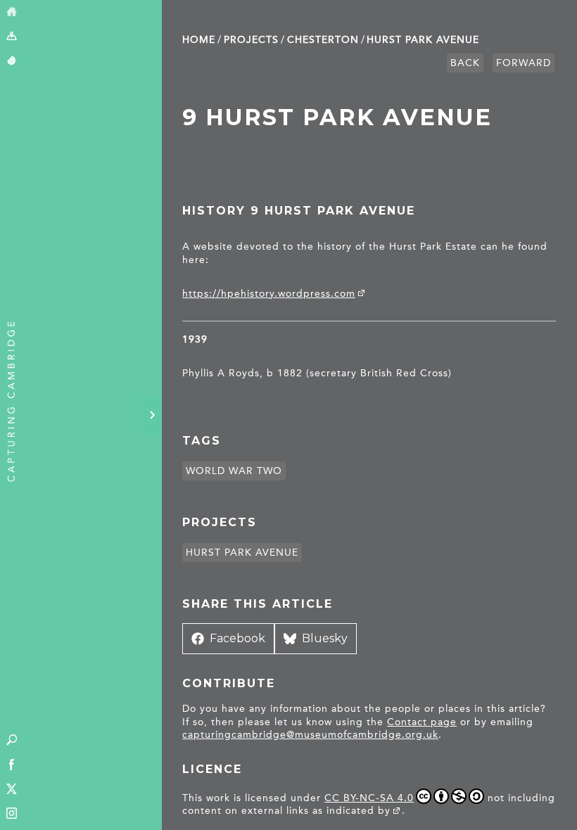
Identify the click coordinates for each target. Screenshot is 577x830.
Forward (523, 63)
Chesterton (323, 40)
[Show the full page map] (11, 37)
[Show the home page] (11, 12)
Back (465, 63)
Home (198, 40)
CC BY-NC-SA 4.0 (369, 798)
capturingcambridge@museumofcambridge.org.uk (310, 735)
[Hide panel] (152, 415)
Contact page (422, 722)
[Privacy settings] (11, 61)
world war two (234, 471)
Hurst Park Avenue (423, 40)
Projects (251, 40)
